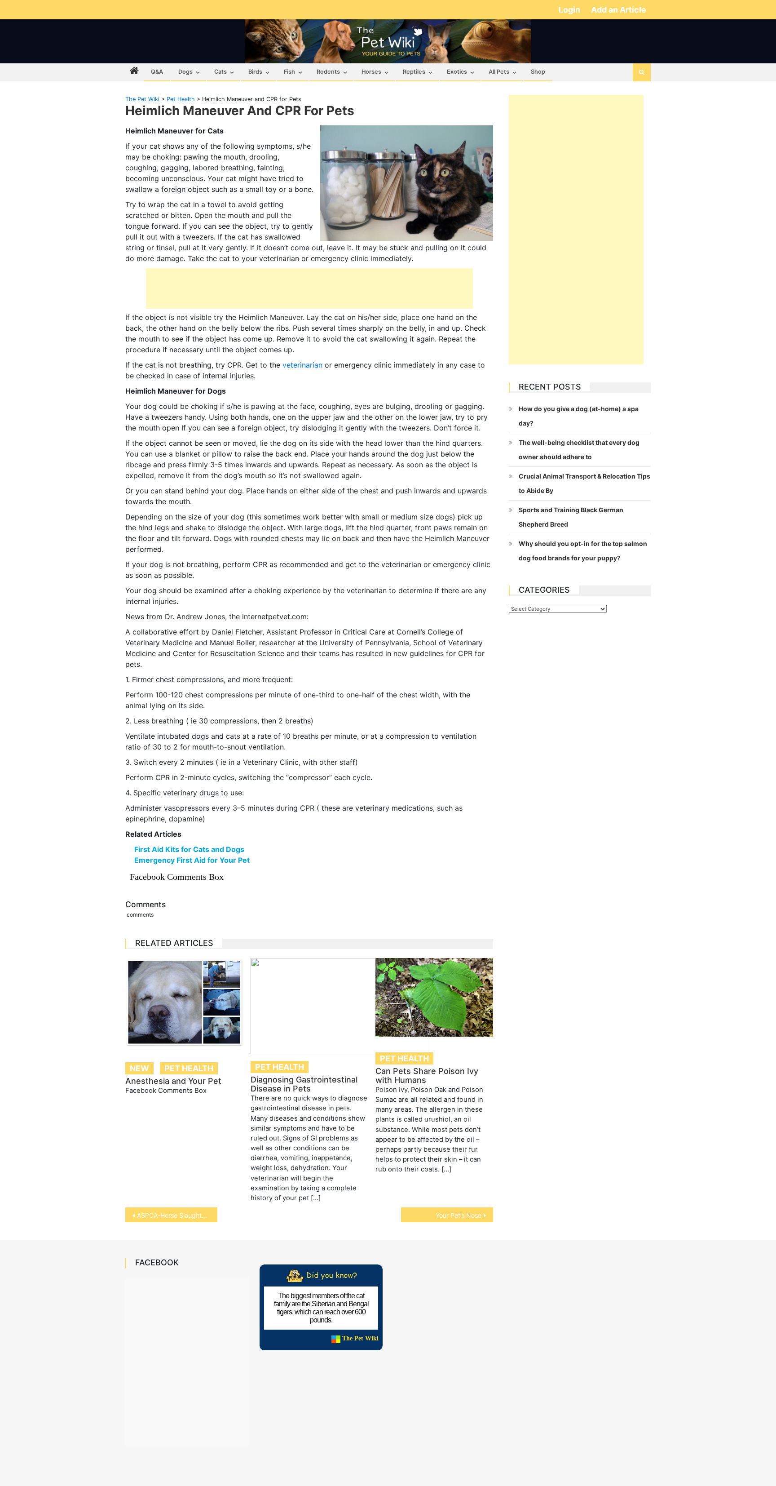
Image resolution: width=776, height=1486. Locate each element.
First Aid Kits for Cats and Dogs (189, 849)
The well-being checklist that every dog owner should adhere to (579, 450)
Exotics (457, 71)
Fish (289, 71)
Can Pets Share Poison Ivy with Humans (426, 1075)
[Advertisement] (309, 288)
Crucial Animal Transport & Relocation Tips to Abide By (584, 483)
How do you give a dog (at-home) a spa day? (579, 416)
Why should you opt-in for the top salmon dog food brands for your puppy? (583, 551)
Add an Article (618, 9)
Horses (371, 71)
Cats (220, 71)
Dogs (185, 71)
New (139, 1068)
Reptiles (414, 71)
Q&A (157, 71)
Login (570, 9)
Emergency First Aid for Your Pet (192, 860)
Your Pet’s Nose (458, 1215)
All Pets (499, 71)
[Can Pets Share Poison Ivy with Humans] (434, 997)
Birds (255, 71)
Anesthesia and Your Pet (173, 1081)
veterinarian (302, 364)
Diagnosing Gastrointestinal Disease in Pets (304, 1084)
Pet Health (188, 1068)
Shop (538, 71)
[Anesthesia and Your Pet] (184, 1002)
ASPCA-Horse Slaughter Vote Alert (177, 1215)
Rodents (328, 71)
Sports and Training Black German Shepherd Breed (571, 517)
